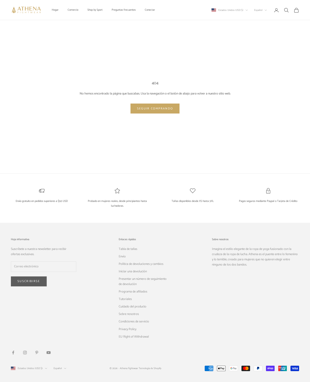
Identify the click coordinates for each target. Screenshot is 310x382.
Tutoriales (125, 299)
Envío (122, 256)
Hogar (55, 10)
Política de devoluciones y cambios (141, 264)
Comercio (73, 10)
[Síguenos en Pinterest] (36, 352)
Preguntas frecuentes (124, 10)
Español (258, 10)
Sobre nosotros (129, 314)
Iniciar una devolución (133, 271)
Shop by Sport (95, 10)
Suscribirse (28, 281)
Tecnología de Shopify (150, 368)
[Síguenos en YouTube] (48, 352)
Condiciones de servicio (134, 321)
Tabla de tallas (128, 249)
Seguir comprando (155, 108)
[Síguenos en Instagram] (25, 352)
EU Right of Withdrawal (134, 336)
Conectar (150, 10)
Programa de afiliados (133, 291)
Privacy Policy (127, 329)
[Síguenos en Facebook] (13, 352)
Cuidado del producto (132, 306)
